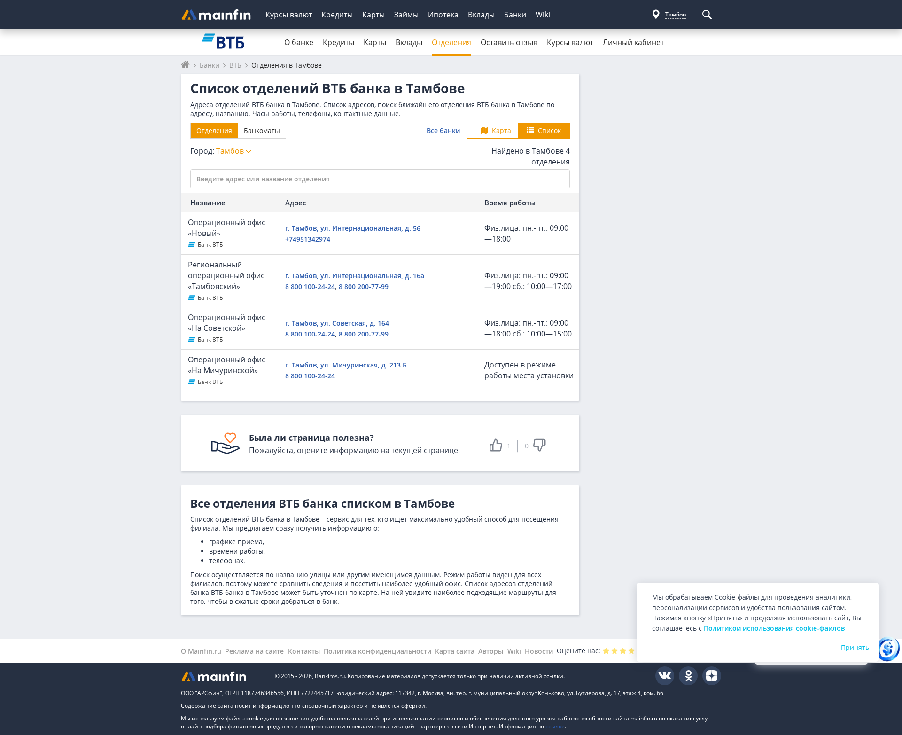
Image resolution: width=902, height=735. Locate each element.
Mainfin (223, 676)
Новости (539, 651)
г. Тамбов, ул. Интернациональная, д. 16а (354, 275)
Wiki (543, 14)
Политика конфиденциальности (377, 651)
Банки (515, 14)
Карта (501, 130)
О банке (298, 42)
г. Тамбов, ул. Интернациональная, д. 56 (352, 228)
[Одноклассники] (688, 675)
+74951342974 (307, 239)
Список (549, 130)
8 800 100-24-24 (310, 286)
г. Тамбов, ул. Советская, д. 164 (337, 323)
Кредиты (337, 14)
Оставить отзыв (509, 42)
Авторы (490, 651)
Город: (218, 151)
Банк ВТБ (210, 245)
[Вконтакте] (664, 675)
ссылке (555, 726)
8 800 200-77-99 (364, 286)
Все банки (443, 130)
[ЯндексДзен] (711, 675)
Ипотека (443, 14)
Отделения (451, 42)
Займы (406, 14)
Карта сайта (454, 651)
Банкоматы (262, 130)
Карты (373, 14)
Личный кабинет (633, 42)
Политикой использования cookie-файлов (774, 628)
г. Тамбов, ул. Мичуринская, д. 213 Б (346, 364)
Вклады (481, 14)
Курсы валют (288, 14)
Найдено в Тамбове (530, 156)
